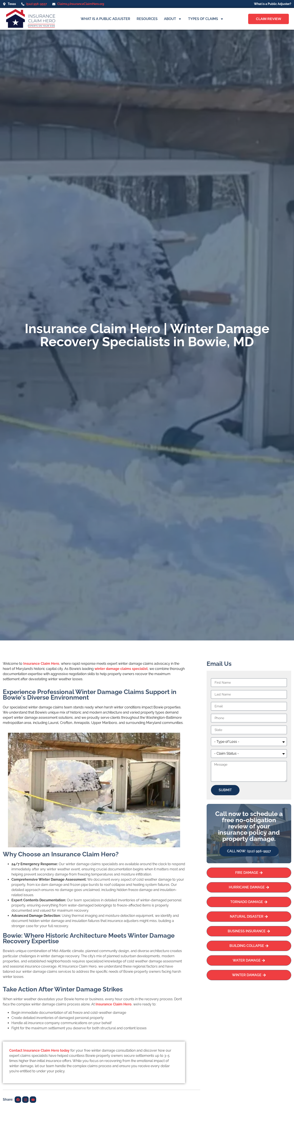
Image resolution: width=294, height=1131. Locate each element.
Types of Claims (203, 19)
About (170, 19)
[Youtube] (33, 1099)
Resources (147, 19)
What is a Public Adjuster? (272, 4)
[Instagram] (25, 1099)
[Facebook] (18, 1099)
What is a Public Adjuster (105, 19)
